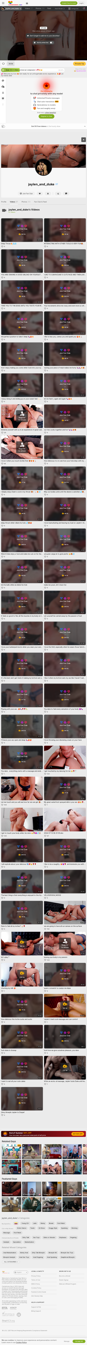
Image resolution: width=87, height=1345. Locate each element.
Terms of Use (35, 1280)
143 (5, 836)
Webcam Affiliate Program (67, 1284)
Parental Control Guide (38, 1292)
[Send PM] (66, 193)
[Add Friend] (58, 193)
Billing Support (36, 1311)
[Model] (83, 139)
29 (5, 432)
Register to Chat (46, 116)
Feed (49, 8)
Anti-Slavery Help (37, 1296)
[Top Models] (27, 3)
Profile (3, 202)
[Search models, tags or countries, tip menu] (84, 8)
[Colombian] (16, 1223)
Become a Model (64, 1276)
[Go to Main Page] (15, 3)
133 (48, 960)
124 (48, 774)
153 (48, 929)
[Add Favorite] (3, 63)
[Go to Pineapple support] (19, 1315)
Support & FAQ (36, 1307)
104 (5, 805)
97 (48, 836)
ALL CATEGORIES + (11, 1262)
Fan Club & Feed (40, 202)
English (19, 1272)
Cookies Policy (36, 1288)
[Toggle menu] (3, 3)
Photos (40, 8)
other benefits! (50, 113)
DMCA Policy (35, 1284)
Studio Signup (63, 1280)
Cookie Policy (21, 1342)
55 (5, 464)
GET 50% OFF (77, 1134)
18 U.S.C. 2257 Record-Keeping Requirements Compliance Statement (24, 1330)
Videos (29, 8)
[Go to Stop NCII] (8, 1321)
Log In (81, 3)
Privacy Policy (36, 1276)
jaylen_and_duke (9, 1218)
